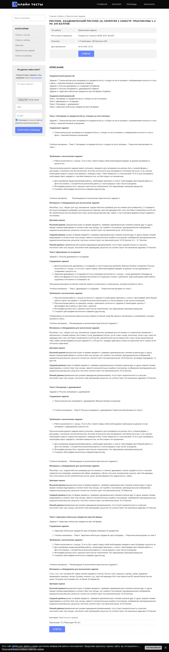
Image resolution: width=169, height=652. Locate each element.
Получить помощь (29, 130)
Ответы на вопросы (23, 56)
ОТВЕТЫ (86, 54)
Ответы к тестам (22, 35)
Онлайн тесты (28, 4)
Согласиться (153, 648)
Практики (19, 45)
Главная (52, 16)
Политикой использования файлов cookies (23, 649)
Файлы (61, 16)
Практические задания (75, 16)
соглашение (31, 120)
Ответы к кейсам (22, 40)
